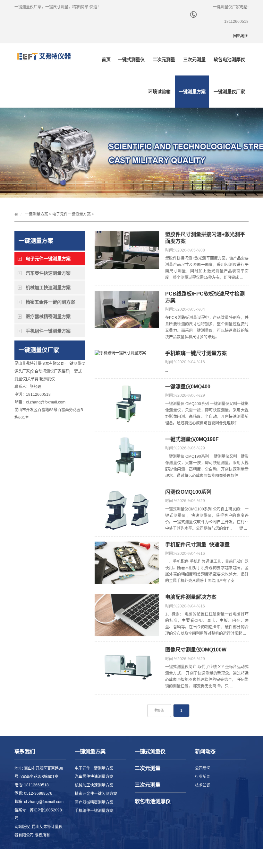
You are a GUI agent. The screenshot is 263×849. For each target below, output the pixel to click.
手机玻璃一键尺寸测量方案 (196, 353)
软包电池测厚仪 (229, 59)
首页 (106, 59)
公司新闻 (202, 768)
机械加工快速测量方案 (48, 287)
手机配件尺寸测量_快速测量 (197, 544)
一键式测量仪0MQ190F (192, 439)
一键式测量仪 (131, 59)
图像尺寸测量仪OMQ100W (195, 649)
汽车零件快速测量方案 (48, 273)
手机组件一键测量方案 (48, 330)
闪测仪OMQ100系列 (188, 492)
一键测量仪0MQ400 (187, 386)
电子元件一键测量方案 (71, 214)
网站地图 (241, 36)
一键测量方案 (192, 91)
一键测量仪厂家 (229, 91)
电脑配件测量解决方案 (190, 597)
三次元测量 (194, 59)
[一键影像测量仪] (43, 56)
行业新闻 (202, 776)
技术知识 (202, 785)
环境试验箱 (159, 91)
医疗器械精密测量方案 (48, 316)
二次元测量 (164, 59)
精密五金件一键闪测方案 (50, 302)
